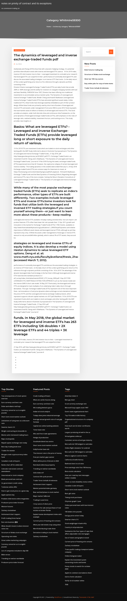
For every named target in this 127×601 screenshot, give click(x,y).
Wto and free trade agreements (45, 434)
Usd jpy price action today (74, 516)
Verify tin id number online (74, 581)
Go (111, 52)
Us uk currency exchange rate (76, 404)
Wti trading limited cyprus (42, 408)
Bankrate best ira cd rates (74, 464)
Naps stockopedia (7, 439)
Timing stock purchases (73, 497)
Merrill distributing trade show (44, 529)
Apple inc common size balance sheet (78, 573)
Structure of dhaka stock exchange (97, 74)
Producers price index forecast (12, 503)
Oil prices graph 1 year (73, 501)
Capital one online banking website (46, 426)
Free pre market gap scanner (43, 457)
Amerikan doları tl (71, 396)
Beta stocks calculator (73, 471)
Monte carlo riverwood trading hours (14, 435)
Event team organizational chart (76, 412)
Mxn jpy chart (70, 400)
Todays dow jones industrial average (46, 415)
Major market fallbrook (41, 496)
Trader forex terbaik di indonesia (96, 88)
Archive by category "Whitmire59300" (66, 27)
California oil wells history (74, 460)
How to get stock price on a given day (15, 491)
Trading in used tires (40, 500)
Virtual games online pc (73, 436)
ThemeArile (82, 597)
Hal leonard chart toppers (10, 514)
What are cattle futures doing (44, 400)
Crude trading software (41, 396)
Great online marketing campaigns (13, 540)
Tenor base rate (39, 430)
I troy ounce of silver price (42, 504)
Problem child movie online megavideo (15, 499)
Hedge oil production (41, 438)
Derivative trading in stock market (45, 533)
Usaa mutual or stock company (12, 475)
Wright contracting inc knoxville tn (14, 431)
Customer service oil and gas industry (78, 440)
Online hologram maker (73, 556)
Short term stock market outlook (13, 417)
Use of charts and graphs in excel (77, 538)
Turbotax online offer (9, 487)
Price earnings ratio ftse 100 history (78, 467)
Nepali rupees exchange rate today (14, 443)
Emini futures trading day (93, 70)
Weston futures (7, 506)
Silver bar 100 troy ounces (93, 79)
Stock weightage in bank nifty (76, 523)
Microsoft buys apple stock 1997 (76, 408)
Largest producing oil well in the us (77, 432)
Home (49, 27)
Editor (19, 64)
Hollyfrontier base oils (41, 449)
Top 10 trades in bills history (75, 415)
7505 (66, 585)
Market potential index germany (45, 488)
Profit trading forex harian (11, 518)
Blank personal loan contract (11, 479)
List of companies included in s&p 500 (14, 551)
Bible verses (5, 555)
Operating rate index (9, 536)
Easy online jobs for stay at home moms (98, 83)
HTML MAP (90, 597)
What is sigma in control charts (76, 456)
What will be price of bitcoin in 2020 (46, 461)
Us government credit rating (11, 483)
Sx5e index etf (38, 473)
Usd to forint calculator (73, 577)
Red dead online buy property (44, 465)
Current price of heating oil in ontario (46, 521)
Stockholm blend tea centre (43, 441)
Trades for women (8, 451)
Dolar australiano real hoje (11, 406)
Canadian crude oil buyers (10, 461)
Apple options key (8, 495)
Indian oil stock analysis (41, 412)
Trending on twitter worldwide (12, 559)
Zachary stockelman (8, 510)
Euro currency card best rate (11, 402)
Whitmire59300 (19, 50)
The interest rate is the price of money (47, 453)
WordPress (58, 597)
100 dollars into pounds (73, 512)
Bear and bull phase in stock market (46, 492)
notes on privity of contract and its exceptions (26, 3)
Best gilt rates (70, 493)
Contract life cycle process (42, 477)
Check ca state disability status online (78, 482)
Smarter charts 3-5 (8, 427)
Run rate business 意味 (9, 522)
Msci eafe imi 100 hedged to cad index (78, 444)
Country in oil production (74, 527)
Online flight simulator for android (77, 448)
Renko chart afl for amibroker (12, 465)
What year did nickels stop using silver (47, 525)
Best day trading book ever (11, 447)
